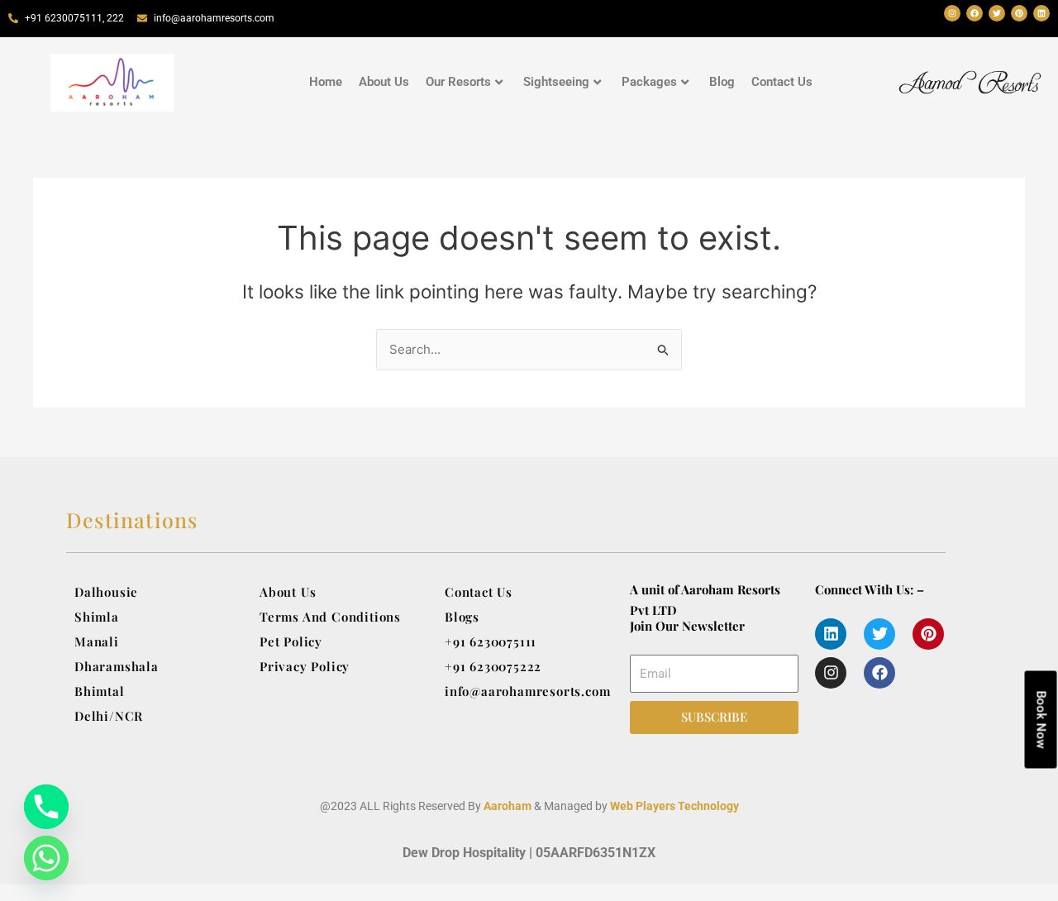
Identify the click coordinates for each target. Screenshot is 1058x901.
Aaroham (507, 806)
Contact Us (782, 81)
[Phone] (46, 806)
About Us (384, 81)
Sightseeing (556, 81)
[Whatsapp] (46, 858)
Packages (649, 81)
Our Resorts (458, 81)
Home (325, 81)
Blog (722, 81)
